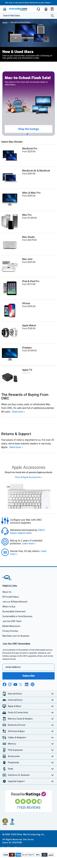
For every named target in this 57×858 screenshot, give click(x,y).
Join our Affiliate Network (14, 601)
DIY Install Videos (10, 597)
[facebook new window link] (4, 685)
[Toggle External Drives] (52, 700)
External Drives (15, 700)
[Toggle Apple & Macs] (52, 706)
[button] (27, 134)
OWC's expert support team (28, 531)
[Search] (52, 16)
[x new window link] (21, 684)
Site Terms (28, 839)
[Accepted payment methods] (28, 855)
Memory (12, 744)
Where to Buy (8, 606)
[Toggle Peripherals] (52, 763)
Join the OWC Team (12, 621)
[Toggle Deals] (52, 769)
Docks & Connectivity (18, 712)
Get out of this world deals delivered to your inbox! (28, 3)
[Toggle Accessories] (52, 756)
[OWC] (7, 579)
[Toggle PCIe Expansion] (52, 750)
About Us (6, 592)
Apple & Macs (14, 706)
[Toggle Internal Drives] (52, 694)
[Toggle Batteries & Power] (52, 725)
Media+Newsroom (11, 626)
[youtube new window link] (15, 684)
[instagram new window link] (10, 684)
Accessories (14, 756)
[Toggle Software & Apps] (52, 731)
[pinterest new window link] (32, 684)
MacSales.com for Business (15, 636)
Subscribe (28, 675)
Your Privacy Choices (12, 847)
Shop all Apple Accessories (28, 477)
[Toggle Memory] (52, 744)
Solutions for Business (19, 775)
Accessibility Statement (14, 611)
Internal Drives (15, 693)
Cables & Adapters (17, 737)
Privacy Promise (10, 631)
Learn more (29, 543)
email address (13, 667)
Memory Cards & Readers (20, 718)
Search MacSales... (12, 15)
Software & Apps (16, 731)
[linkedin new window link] (27, 684)
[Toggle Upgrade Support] (52, 781)
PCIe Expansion (15, 750)
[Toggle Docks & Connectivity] (52, 713)
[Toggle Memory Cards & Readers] (52, 719)
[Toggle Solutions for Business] (52, 775)
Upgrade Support (16, 781)
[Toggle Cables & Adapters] (52, 738)
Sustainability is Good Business (17, 616)
